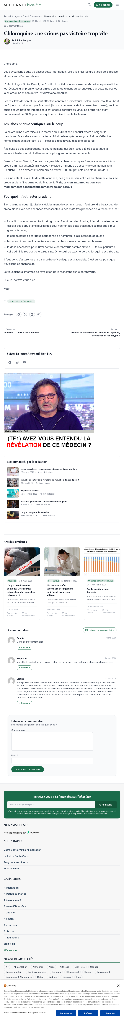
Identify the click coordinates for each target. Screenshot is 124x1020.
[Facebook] (18, 314)
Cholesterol (72, 972)
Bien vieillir (10, 943)
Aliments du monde (15, 893)
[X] (25, 314)
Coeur (87, 972)
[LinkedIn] (32, 314)
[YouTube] (24, 362)
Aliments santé (12, 900)
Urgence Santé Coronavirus (28, 16)
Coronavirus (53, 581)
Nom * (14, 755)
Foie (78, 977)
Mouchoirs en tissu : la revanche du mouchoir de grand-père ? (50, 479)
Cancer (94, 967)
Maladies (12, 581)
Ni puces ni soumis (30, 490)
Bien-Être (80, 967)
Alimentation (11, 887)
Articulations (11, 937)
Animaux (9, 918)
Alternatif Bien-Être (15, 906)
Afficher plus (10, 950)
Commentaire (18, 730)
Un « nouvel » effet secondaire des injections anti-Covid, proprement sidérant (60, 590)
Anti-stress (10, 925)
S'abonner (104, 4)
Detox (40, 977)
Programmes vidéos (16, 862)
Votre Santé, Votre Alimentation (22, 849)
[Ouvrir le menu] (117, 4)
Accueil (7, 16)
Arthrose (9, 931)
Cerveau (56, 972)
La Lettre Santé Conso (17, 856)
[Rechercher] (89, 5)
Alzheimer (10, 912)
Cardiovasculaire (37, 972)
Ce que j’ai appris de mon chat (35, 512)
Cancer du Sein (14, 972)
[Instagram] (17, 362)
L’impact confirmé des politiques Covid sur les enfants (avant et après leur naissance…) (21, 590)
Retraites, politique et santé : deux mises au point (44, 501)
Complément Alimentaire (19, 977)
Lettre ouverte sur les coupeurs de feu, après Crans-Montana (49, 468)
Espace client (12, 868)
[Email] (38, 314)
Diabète (53, 977)
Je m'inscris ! (105, 804)
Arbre (52, 967)
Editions (66, 977)
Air (7, 967)
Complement (103, 972)
